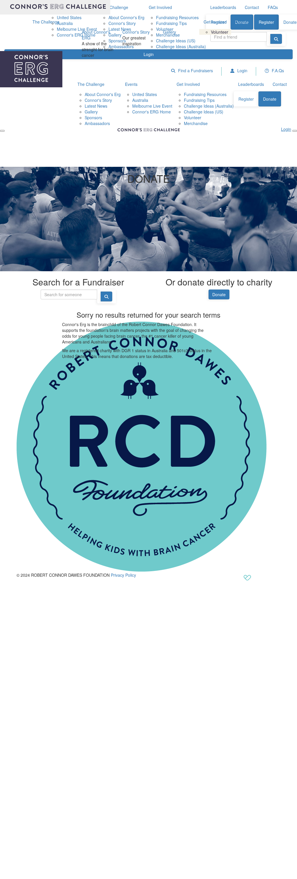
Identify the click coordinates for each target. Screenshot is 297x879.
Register (266, 22)
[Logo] (55, 7)
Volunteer (219, 32)
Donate (219, 294)
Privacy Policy (123, 575)
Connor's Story (136, 32)
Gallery (169, 32)
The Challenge (45, 22)
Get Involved (215, 22)
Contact (243, 22)
